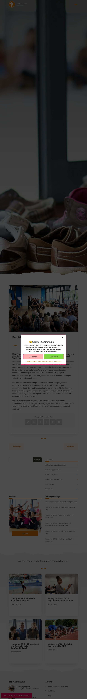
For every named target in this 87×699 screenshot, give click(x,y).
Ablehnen (33, 357)
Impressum (57, 361)
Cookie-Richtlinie (31, 361)
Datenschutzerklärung (45, 361)
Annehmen (54, 357)
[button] (62, 337)
